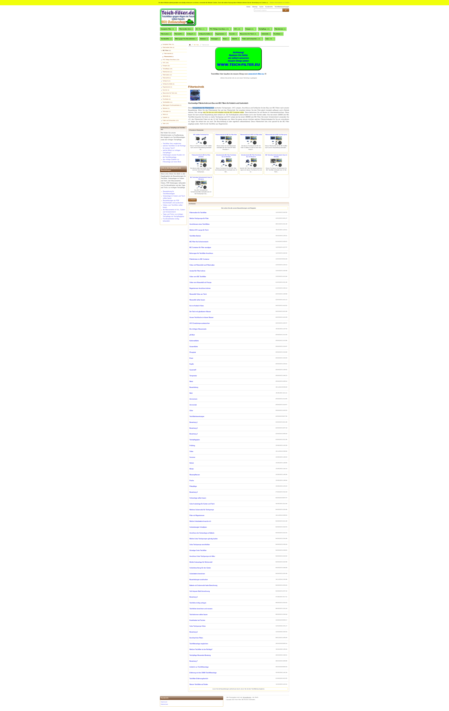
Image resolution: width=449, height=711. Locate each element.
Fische (191, 480)
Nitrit (190, 393)
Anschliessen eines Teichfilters (199, 224)
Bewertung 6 (193, 632)
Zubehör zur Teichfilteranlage (198, 667)
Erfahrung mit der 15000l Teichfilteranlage (202, 673)
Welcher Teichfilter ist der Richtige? (200, 649)
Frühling (192, 445)
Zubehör (235, 39)
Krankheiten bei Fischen (197, 620)
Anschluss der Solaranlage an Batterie (201, 533)
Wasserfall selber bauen (197, 300)
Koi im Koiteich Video (196, 306)
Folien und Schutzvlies (250, 39)
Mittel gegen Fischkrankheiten (186, 39)
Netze (226, 39)
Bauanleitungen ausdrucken (198, 579)
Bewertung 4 (193, 492)
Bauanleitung (193, 387)
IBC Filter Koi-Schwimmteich (198, 242)
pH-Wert (192, 335)
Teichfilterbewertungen (196, 416)
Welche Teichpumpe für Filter (199, 218)
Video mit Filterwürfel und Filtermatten (201, 265)
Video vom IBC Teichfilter (197, 276)
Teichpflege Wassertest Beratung (200, 655)
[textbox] (268, 10)
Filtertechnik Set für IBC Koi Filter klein (226, 134)
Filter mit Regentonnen (196, 515)
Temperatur (193, 376)
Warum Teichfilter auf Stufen (198, 684)
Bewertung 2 (193, 428)
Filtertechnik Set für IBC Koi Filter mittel (251, 134)
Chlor (191, 410)
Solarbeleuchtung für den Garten (200, 568)
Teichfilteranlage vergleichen (198, 644)
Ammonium (193, 399)
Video (191, 451)
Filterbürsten (280, 29)
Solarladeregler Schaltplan (198, 527)
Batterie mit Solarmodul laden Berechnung (203, 585)
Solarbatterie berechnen (197, 574)
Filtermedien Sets (186, 29)
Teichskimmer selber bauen (198, 614)
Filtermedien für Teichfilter (197, 212)
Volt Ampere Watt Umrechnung (199, 591)
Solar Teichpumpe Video (197, 626)
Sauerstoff (192, 370)
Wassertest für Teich (247, 34)
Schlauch (191, 34)
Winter (191, 469)
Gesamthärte (193, 346)
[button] (285, 10)
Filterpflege (193, 486)
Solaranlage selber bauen (197, 498)
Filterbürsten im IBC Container (199, 259)
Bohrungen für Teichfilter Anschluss (201, 253)
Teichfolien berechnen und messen (200, 609)
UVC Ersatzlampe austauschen (199, 323)
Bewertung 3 (193, 434)
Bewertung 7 (193, 661)
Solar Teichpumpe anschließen (199, 544)
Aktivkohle (266, 34)
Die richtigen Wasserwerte (197, 329)
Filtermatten (166, 34)
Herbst (191, 463)
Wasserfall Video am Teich (198, 294)
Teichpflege (264, 29)
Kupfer (191, 364)
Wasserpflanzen (194, 475)
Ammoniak (193, 405)
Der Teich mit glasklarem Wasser (200, 311)
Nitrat (191, 381)
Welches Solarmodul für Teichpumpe (201, 510)
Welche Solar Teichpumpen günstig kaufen (203, 539)
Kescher (233, 34)
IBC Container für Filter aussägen (200, 247)
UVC (236, 29)
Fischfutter (278, 34)
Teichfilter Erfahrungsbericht (198, 678)
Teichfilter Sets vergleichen (172, 143)
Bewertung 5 (193, 597)
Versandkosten (247, 697)
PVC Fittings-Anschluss (219, 29)
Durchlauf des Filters (196, 638)
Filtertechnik (205, 45)
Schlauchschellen (205, 34)
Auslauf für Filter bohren (197, 271)
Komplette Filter (167, 29)
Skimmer (204, 39)
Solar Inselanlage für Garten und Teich (201, 504)
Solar (268, 39)
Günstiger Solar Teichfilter (197, 550)
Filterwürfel (179, 34)
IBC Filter (200, 29)
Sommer (192, 457)
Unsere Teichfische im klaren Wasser (201, 317)
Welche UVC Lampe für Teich (198, 230)
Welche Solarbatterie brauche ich (200, 521)
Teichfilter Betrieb (195, 236)
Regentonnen (220, 34)
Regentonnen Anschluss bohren (200, 288)
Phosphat (192, 352)
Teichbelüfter (166, 39)
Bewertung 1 (193, 422)
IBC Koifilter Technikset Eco (201, 134)
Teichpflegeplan (194, 440)
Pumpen (249, 29)
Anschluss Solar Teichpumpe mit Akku (202, 556)
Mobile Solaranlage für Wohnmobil (200, 562)
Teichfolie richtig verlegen (197, 603)
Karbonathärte (194, 341)
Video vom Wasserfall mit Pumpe (200, 282)
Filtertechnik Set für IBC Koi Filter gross (276, 134)
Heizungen (215, 39)
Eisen (191, 358)
